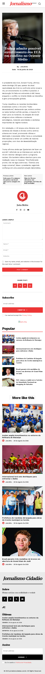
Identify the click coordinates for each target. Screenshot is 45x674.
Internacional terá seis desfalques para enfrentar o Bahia (29, 350)
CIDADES (5, 622)
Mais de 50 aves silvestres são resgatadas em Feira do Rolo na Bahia (33, 180)
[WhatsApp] (30, 285)
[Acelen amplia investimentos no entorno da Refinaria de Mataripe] (8, 339)
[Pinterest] (25, 285)
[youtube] (28, 209)
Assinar (21, 657)
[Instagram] (10, 599)
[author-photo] (3, 441)
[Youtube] (22, 599)
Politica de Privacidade (23, 662)
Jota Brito (24, 67)
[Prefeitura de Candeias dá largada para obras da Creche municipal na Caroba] (8, 360)
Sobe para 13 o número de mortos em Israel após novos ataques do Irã (11, 180)
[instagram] (20, 209)
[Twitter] (20, 285)
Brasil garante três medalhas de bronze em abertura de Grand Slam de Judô (29, 371)
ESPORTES (5, 630)
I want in (21, 310)
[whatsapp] (24, 209)
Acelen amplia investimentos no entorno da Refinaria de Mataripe (28, 339)
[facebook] (17, 209)
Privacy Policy (26, 315)
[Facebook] (15, 285)
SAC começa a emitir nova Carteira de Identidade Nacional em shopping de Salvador (29, 382)
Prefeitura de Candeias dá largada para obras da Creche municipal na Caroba (29, 360)
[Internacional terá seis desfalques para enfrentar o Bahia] (8, 349)
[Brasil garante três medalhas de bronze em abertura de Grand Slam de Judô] (8, 371)
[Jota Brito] (22, 196)
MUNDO (22, 44)
